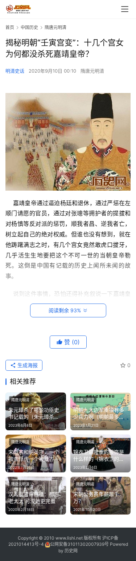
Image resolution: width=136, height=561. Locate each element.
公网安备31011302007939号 (79, 544)
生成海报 (27, 365)
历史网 (71, 550)
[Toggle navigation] (124, 9)
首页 (9, 27)
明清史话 (14, 71)
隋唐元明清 (92, 71)
